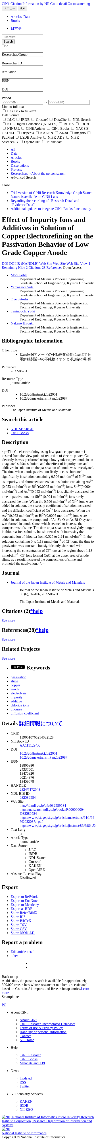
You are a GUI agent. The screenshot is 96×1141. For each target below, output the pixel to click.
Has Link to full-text (21, 111)
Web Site (46, 263)
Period (6, 98)
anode (15, 689)
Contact (25, 1036)
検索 (22, 8)
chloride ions (20, 705)
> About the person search (47, 173)
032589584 (28, 797)
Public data (54, 142)
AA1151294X (30, 745)
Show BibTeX (21, 921)
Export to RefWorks (25, 897)
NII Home (27, 1040)
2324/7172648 (30, 789)
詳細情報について (41, 723)
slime (14, 681)
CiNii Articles (35, 128)
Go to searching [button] (79, 4)
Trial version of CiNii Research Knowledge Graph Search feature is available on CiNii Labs (51, 195)
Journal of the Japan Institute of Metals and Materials (48, 582)
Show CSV (19, 929)
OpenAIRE (32, 142)
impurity (17, 697)
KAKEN (46, 133)
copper (15, 685)
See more (8, 620)
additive (16, 701)
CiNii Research (30, 1055)
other (14, 956)
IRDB (25, 119)
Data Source (10, 115)
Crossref (42, 119)
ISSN (6, 80)
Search (8, 41)
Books (15, 21)
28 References (52, 267)
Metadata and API (32, 1063)
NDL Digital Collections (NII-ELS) (32, 124)
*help (36, 611)
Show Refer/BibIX (24, 913)
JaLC (11, 119)
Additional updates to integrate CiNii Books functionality (51, 209)
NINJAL (13, 128)
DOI (5, 89)
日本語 (16, 28)
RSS (23, 1082)
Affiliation (9, 72)
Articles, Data (20, 16)
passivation (18, 677)
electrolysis (18, 693)
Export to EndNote (24, 901)
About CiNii (28, 1020)
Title (5, 46)
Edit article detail (22, 952)
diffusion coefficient (25, 713)
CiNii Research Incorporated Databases (47, 1024)
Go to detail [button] (58, 4)
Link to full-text (13, 107)
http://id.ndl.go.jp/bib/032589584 (43, 805)
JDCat (84, 124)
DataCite (60, 119)
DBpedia (27, 133)
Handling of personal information (43, 1032)
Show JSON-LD (23, 933)
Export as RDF (21, 909)
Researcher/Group (14, 54)
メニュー (9, 8)
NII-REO (26, 1109)
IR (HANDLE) (28, 263)
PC (4, 1005)
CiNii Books (60, 128)
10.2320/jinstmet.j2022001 (38, 753)
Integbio (80, 133)
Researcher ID (12, 63)
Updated (26, 1078)
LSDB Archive (30, 137)
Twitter (25, 1086)
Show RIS (18, 917)
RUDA (69, 124)
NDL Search (81, 119)
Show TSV (19, 925)
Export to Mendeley (25, 905)
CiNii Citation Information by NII (25, 4)
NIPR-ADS (56, 137)
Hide (21, 267)
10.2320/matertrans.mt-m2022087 (43, 757)
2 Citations (33, 267)
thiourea (16, 709)
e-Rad (63, 133)
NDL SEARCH (22, 429)
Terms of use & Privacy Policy (41, 1028)
